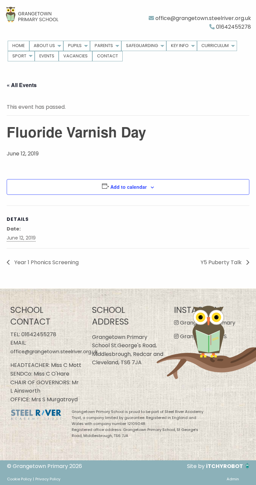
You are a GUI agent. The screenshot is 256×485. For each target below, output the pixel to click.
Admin (233, 479)
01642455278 (233, 27)
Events (46, 56)
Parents (104, 45)
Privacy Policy (47, 479)
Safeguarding (142, 45)
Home (18, 45)
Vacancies (75, 56)
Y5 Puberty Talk (222, 262)
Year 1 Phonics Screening (46, 262)
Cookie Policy (19, 479)
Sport (19, 56)
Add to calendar (128, 186)
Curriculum (215, 45)
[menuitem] (18, 46)
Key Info (180, 45)
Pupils (75, 45)
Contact (107, 56)
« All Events (22, 85)
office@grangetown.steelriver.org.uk (202, 18)
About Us (44, 45)
